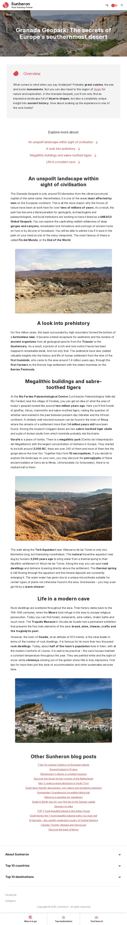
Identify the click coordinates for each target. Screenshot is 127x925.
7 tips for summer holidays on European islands (63, 764)
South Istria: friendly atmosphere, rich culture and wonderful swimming (63, 788)
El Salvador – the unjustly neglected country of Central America (63, 820)
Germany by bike (63, 806)
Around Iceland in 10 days (64, 769)
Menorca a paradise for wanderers (63, 797)
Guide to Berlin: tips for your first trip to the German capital (63, 801)
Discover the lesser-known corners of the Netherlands (63, 778)
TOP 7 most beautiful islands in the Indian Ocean (63, 811)
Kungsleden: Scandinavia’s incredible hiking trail (63, 792)
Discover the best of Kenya (63, 829)
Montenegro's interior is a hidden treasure (64, 774)
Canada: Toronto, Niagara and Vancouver (63, 825)
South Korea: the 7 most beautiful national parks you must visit (63, 815)
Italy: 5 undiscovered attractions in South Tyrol (63, 783)
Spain (97, 89)
